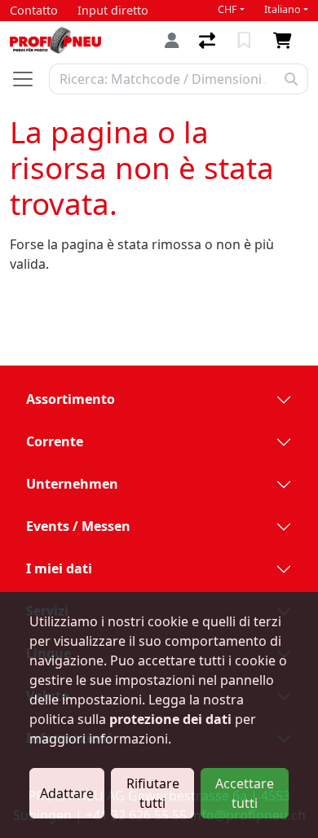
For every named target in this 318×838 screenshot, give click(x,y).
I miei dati (59, 568)
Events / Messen (78, 526)
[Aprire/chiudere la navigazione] (29, 79)
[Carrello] (285, 40)
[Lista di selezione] (245, 40)
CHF (227, 9)
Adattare (67, 793)
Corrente (54, 441)
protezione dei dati (170, 719)
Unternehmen (72, 484)
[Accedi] (172, 40)
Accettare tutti (244, 793)
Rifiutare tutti (152, 793)
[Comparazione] (208, 40)
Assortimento (70, 399)
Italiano (282, 9)
